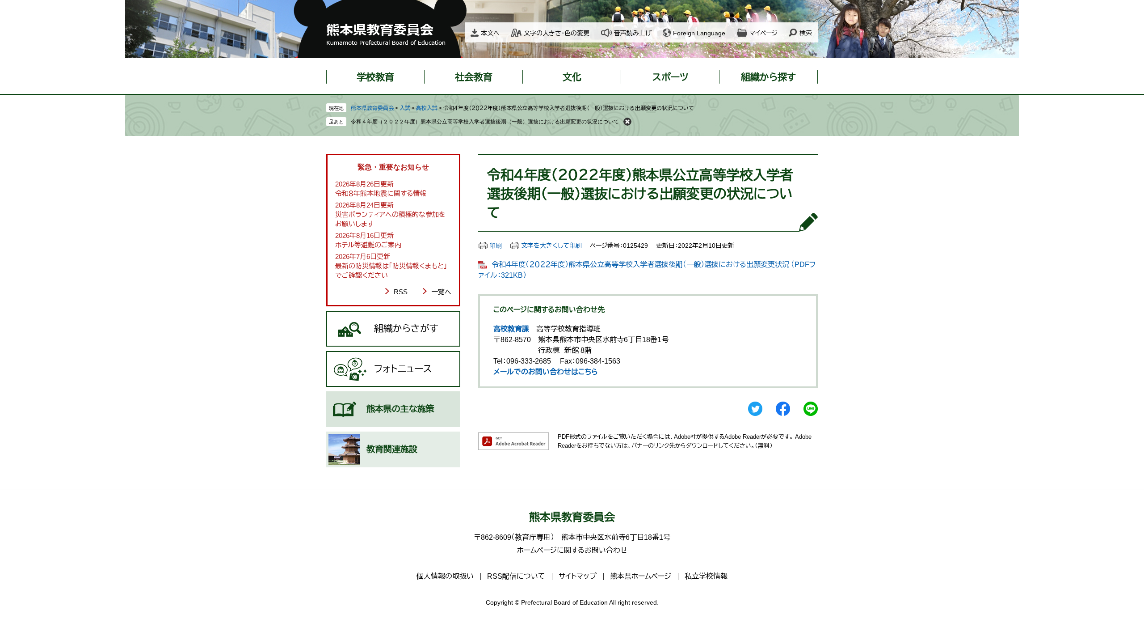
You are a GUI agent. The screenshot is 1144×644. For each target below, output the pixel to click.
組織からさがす (406, 328)
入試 (405, 108)
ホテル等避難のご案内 (368, 245)
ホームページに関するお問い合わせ (572, 550)
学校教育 (375, 77)
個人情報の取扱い (445, 576)
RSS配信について (516, 576)
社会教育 (473, 77)
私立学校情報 (706, 576)
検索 (805, 33)
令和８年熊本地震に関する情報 (380, 193)
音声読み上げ (633, 33)
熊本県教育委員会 (372, 108)
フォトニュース (403, 369)
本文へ (490, 33)
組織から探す (768, 77)
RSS (401, 292)
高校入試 (426, 108)
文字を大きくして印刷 (551, 245)
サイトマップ (578, 576)
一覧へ (441, 292)
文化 (572, 77)
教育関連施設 (391, 449)
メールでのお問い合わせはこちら (545, 372)
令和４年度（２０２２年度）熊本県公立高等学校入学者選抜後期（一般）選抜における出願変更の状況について (485, 122)
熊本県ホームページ (640, 576)
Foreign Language (699, 33)
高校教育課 (511, 329)
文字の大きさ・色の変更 (556, 33)
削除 (627, 122)
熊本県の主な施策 (400, 409)
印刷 (495, 245)
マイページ (763, 33)
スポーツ (670, 77)
